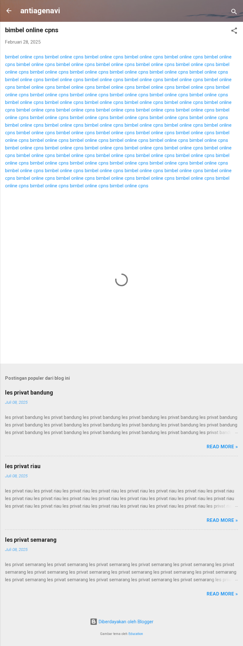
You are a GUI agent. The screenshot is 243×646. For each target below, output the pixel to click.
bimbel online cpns (24, 57)
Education (135, 634)
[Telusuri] (234, 12)
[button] (234, 32)
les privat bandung (29, 392)
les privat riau (22, 466)
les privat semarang (31, 539)
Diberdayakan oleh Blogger (125, 622)
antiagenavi (40, 10)
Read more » (222, 447)
